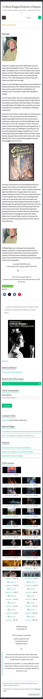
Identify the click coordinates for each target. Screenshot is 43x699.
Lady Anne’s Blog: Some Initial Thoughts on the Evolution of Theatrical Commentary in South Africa (21, 310)
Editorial (5, 361)
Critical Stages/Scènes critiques (21, 6)
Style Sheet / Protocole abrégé (12, 456)
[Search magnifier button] (39, 383)
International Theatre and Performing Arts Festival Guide (21, 431)
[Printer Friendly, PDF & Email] (7, 286)
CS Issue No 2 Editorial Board (12, 372)
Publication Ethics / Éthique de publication (16, 448)
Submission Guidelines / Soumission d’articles (17, 452)
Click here (5, 420)
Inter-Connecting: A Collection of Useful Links (18, 435)
